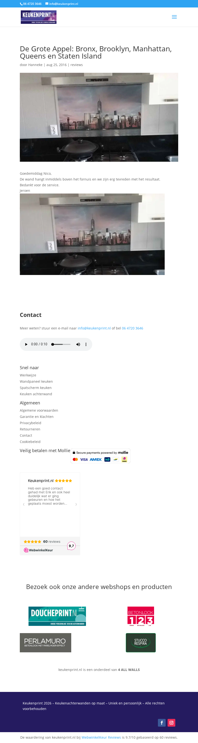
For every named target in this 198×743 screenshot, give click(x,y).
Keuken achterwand (36, 394)
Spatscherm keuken (36, 387)
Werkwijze (28, 375)
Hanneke (35, 64)
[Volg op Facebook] (162, 723)
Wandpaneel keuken (36, 381)
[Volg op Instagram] (171, 723)
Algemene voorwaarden (39, 410)
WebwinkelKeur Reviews (101, 737)
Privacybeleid (30, 423)
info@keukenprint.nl (94, 328)
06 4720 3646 (132, 328)
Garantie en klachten (37, 416)
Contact (26, 435)
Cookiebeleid (30, 441)
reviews (77, 64)
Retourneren (30, 429)
